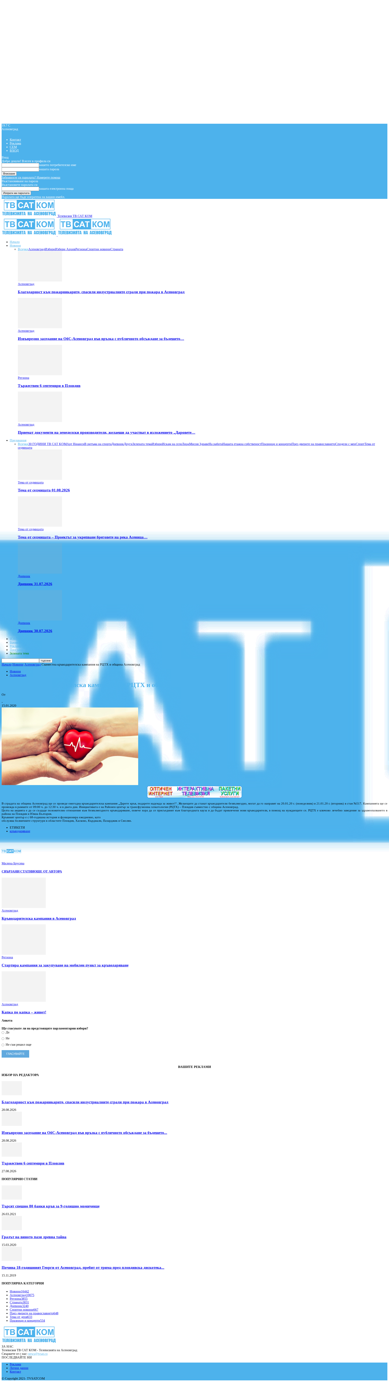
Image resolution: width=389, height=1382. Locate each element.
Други (128, 444)
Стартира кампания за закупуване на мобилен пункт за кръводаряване (65, 965)
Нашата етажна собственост (241, 444)
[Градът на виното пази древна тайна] (12, 1229)
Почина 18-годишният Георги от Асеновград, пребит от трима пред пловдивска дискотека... (83, 1267)
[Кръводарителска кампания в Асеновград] (24, 907)
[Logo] (30, 235)
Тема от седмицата (31, 482)
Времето (15, 642)
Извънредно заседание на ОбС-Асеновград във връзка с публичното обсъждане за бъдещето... (84, 1133)
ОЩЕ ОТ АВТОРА (48, 871)
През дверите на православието (313, 444)
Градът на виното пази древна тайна (34, 1237)
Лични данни (19, 1368)
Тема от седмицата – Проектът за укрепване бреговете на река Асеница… (82, 537)
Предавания (18, 440)
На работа (215, 444)
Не (7, 1038)
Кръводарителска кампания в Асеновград (39, 918)
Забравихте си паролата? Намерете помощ (31, 177)
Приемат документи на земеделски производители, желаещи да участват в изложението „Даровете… (106, 432)
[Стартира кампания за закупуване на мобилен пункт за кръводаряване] (24, 953)
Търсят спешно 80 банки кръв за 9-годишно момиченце (50, 1206)
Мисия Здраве (199, 444)
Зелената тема (142, 444)
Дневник (117, 444)
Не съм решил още (18, 1044)
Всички (23, 249)
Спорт (360, 444)
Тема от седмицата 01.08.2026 (44, 490)
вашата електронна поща (56, 188)
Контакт (15, 139)
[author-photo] (11, 859)
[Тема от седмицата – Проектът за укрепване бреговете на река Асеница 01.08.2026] (40, 525)
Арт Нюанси (75, 444)
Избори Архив (65, 249)
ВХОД (14, 150)
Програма (16, 649)
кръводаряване (20, 831)
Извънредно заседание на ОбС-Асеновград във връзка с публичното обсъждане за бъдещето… (101, 339)
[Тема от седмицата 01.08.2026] (40, 479)
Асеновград (36, 249)
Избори (50, 249)
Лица (185, 444)
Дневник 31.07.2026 (35, 584)
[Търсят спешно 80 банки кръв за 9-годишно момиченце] (12, 1198)
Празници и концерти (276, 444)
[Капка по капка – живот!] (24, 1000)
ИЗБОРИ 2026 (20, 638)
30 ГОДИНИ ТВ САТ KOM (47, 444)
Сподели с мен (345, 444)
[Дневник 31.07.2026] (40, 572)
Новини (15, 245)
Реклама (15, 143)
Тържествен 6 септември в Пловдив (49, 386)
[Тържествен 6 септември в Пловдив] (40, 374)
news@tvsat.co (38, 1353)
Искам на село (172, 444)
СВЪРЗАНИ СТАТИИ (18, 871)
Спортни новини (98, 249)
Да (7, 1032)
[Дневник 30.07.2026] (40, 619)
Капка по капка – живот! (24, 1012)
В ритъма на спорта (97, 444)
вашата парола (49, 169)
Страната (116, 249)
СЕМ (13, 147)
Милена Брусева (13, 698)
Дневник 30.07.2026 (35, 631)
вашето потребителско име (57, 165)
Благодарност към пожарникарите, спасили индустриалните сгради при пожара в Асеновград (101, 292)
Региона (81, 249)
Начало (15, 242)
